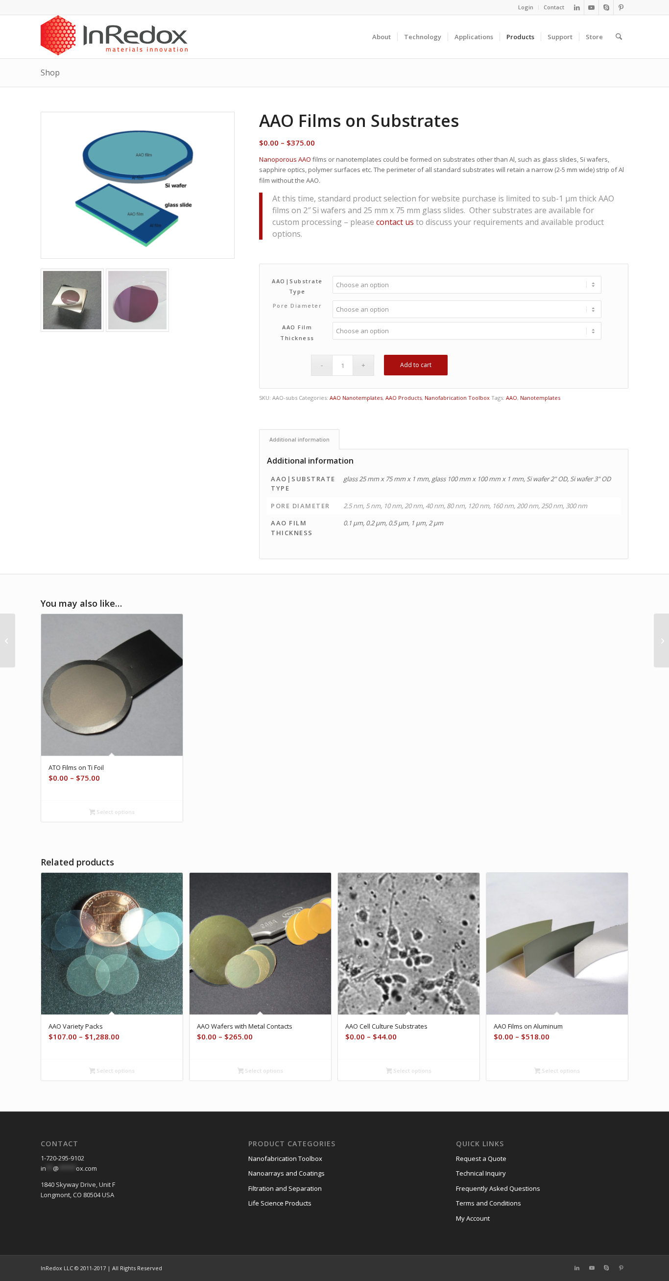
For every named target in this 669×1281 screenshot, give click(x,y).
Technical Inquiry (481, 1173)
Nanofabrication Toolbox (457, 397)
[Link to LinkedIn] (577, 7)
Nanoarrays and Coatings (286, 1173)
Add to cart (415, 365)
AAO (511, 397)
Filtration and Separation (285, 1188)
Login (525, 7)
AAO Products (403, 397)
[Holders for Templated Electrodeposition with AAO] (7, 640)
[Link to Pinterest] (621, 7)
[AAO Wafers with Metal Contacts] (661, 640)
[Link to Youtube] (591, 7)
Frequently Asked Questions (498, 1188)
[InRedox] (114, 36)
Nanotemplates (540, 397)
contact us (395, 222)
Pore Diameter (297, 305)
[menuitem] (526, 7)
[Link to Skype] (606, 7)
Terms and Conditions (488, 1203)
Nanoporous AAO (285, 159)
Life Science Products (279, 1203)
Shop (50, 72)
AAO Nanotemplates (356, 397)
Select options (115, 811)
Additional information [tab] (299, 439)
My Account (473, 1218)
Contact (554, 7)
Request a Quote (481, 1158)
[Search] (618, 36)
